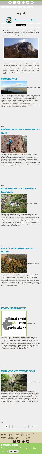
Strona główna (5, 7)
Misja (17, 434)
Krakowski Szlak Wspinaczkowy (13, 308)
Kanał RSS (28, 438)
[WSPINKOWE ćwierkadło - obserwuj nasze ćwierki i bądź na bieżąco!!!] (27, 3)
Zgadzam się (5, 451)
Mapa (22, 434)
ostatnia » (33, 426)
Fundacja (17, 433)
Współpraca (11, 438)
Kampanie (11, 437)
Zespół (17, 437)
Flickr (28, 437)
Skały (22, 436)
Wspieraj (4, 433)
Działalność (13, 7)
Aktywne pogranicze (9, 78)
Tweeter (28, 436)
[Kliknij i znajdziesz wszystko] (10, 3)
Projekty (30, 7)
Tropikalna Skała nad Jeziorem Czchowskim (18, 371)
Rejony (22, 433)
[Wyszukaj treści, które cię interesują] (14, 3)
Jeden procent (4, 436)
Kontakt (28, 433)
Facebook (28, 434)
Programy (11, 434)
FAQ (17, 438)
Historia (17, 436)
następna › (25, 426)
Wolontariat (3, 438)
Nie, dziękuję (14, 451)
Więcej (34, 448)
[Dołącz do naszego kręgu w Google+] (23, 3)
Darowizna (3, 434)
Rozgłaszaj (3, 437)
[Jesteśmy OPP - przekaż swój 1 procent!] (32, 3)
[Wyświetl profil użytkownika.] (9, 20)
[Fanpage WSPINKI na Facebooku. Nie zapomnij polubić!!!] (18, 3)
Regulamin (34, 433)
